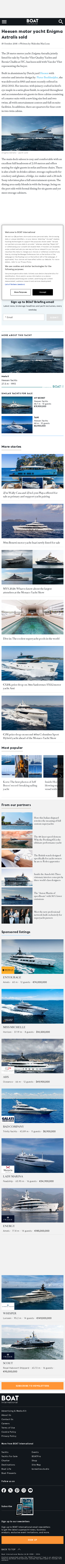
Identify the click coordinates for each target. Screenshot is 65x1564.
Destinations (8, 1465)
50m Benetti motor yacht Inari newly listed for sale (31, 542)
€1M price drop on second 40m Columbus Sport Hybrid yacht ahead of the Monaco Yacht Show (31, 736)
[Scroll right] (60, 776)
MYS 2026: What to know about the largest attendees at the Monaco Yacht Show (27, 590)
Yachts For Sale (10, 1456)
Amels (6, 982)
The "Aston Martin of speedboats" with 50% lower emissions (48, 896)
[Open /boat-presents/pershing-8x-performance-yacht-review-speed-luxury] (17, 839)
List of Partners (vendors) (15, 284)
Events (35, 1452)
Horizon (7, 1032)
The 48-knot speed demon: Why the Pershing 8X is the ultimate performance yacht (48, 839)
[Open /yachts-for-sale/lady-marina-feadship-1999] (32, 1155)
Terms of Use (8, 1428)
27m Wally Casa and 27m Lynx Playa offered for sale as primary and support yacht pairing (30, 494)
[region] (32, 262)
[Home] (32, 21)
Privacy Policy (9, 1436)
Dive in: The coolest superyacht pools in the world (31, 638)
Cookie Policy (9, 1432)
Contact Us (7, 1419)
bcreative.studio (40, 1469)
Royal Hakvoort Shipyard (16, 1367)
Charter (6, 1460)
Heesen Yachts (9, 380)
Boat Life (6, 1469)
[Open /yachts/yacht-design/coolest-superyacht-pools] (32, 617)
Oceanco (8, 1081)
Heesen (44, 73)
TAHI (36, 417)
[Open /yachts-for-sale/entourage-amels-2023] (32, 956)
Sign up (32, 1540)
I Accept (42, 292)
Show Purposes (20, 292)
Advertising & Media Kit (14, 1411)
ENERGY (9, 1226)
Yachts (5, 1452)
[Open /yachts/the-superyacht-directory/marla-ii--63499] (32, 355)
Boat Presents (9, 1473)
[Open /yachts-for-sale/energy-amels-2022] (32, 1205)
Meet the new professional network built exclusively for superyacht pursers (48, 914)
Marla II (5, 376)
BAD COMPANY (13, 1126)
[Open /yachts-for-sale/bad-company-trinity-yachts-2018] (32, 1106)
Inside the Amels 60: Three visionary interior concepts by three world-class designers (48, 877)
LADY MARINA (13, 1176)
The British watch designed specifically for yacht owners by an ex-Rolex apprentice (48, 858)
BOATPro (36, 1456)
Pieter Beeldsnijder (47, 77)
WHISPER (9, 1313)
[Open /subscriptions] (22, 1507)
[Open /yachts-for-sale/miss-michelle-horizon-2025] (32, 1006)
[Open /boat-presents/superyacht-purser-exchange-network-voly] (17, 914)
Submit (54, 317)
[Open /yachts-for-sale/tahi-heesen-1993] (17, 424)
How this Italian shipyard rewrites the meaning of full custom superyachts (47, 820)
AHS (6, 1077)
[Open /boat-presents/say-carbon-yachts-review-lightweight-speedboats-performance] (17, 896)
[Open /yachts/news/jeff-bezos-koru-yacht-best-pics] (22, 766)
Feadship (8, 1181)
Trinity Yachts (10, 1131)
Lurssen (7, 1318)
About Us (6, 1415)
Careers (6, 1423)
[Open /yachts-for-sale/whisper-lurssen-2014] (32, 1292)
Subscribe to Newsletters (32, 1385)
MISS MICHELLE (14, 1027)
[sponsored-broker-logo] (8, 973)
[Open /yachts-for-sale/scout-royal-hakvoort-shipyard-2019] (32, 1342)
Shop (34, 1460)
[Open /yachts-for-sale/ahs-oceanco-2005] (32, 1056)
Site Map (36, 1465)
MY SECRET (39, 398)
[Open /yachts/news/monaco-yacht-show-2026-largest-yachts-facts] (32, 567)
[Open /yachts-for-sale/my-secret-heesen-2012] (17, 405)
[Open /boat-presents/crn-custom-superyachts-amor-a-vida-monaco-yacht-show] (17, 821)
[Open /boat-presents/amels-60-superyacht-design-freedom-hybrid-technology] (17, 877)
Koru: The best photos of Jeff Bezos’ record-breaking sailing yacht (20, 785)
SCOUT (8, 1363)
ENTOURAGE (12, 977)
